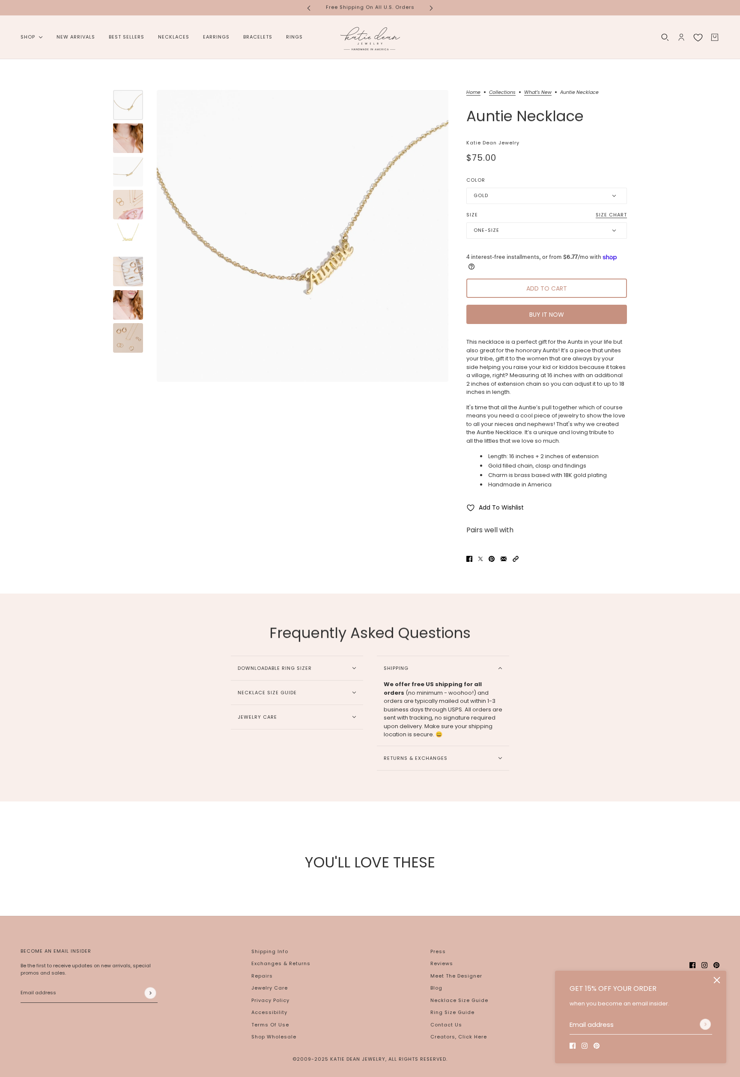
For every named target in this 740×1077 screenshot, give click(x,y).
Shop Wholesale (273, 1036)
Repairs (262, 975)
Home (473, 93)
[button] (515, 559)
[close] (717, 980)
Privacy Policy (270, 1000)
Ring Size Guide (452, 1012)
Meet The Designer (456, 975)
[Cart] (714, 37)
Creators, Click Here (458, 1036)
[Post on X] (480, 559)
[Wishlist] (698, 37)
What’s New (538, 93)
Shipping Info (269, 951)
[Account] (681, 37)
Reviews (441, 963)
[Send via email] (503, 559)
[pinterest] (596, 1045)
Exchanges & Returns (280, 963)
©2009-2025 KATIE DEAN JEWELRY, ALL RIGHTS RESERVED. (370, 1059)
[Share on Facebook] (469, 559)
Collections (502, 93)
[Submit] (705, 1024)
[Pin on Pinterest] (491, 559)
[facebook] (572, 1045)
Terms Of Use (270, 1024)
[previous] (309, 7)
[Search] (665, 37)
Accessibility (269, 1012)
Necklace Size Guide (459, 1000)
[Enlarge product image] (302, 236)
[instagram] (584, 1045)
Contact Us (446, 1024)
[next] (431, 7)
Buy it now (546, 314)
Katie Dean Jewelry (492, 142)
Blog (436, 987)
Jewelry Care (269, 987)
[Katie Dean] (370, 37)
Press (438, 951)
